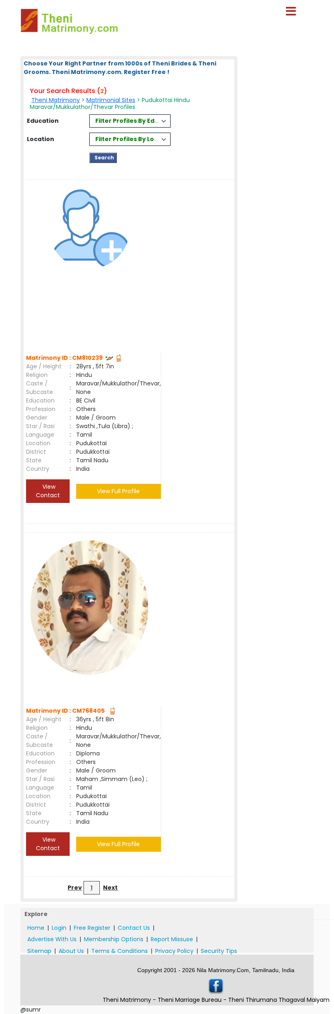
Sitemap (39, 951)
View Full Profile (118, 491)
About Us (71, 951)
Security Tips (219, 951)
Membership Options (113, 939)
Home (35, 928)
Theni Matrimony (55, 100)
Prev (75, 887)
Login (59, 928)
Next (110, 887)
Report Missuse (172, 939)
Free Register (92, 928)
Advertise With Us (52, 939)
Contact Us (134, 928)
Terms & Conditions (119, 951)
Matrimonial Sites (110, 100)
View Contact (48, 491)
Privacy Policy (174, 951)
